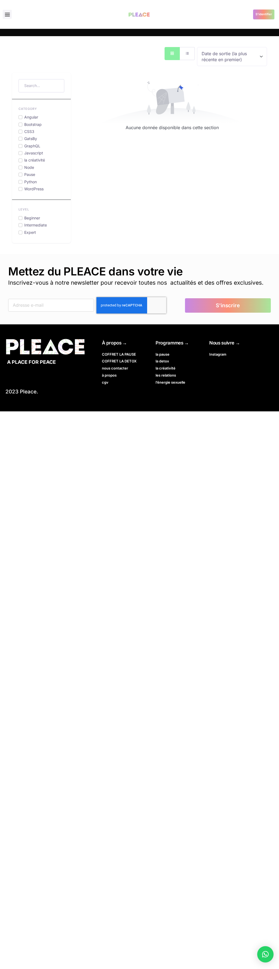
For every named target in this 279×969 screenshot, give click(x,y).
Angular (31, 117)
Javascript (33, 153)
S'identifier (264, 14)
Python (30, 181)
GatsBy (30, 138)
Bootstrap (33, 124)
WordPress (34, 189)
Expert (30, 232)
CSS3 (29, 131)
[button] (7, 14)
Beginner (32, 218)
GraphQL (32, 146)
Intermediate (35, 225)
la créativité (34, 160)
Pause (29, 174)
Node (29, 167)
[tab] (172, 53)
